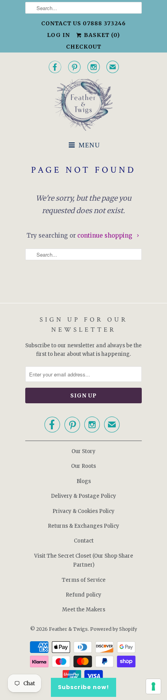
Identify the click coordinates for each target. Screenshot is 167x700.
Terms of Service (84, 580)
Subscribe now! (83, 687)
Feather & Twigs (68, 629)
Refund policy (83, 595)
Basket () (101, 35)
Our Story (83, 451)
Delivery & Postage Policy (83, 496)
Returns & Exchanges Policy (83, 526)
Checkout (83, 46)
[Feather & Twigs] (83, 105)
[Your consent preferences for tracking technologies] (153, 686)
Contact (84, 540)
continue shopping (105, 235)
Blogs (84, 481)
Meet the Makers (83, 609)
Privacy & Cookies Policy (83, 511)
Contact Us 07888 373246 (83, 23)
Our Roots (83, 466)
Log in (58, 35)
